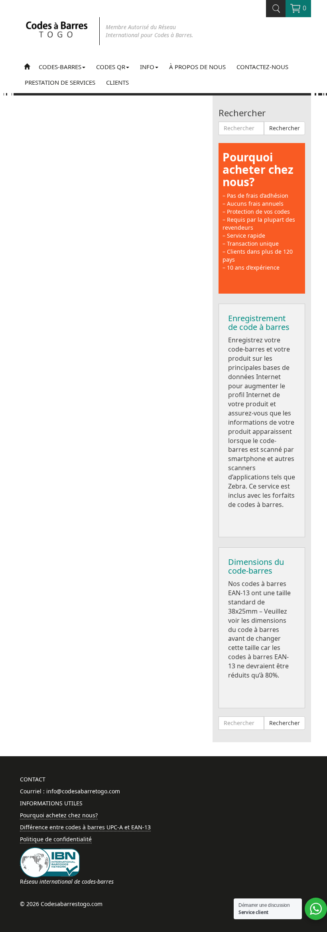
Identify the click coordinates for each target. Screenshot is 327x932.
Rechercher (284, 128)
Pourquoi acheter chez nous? (258, 169)
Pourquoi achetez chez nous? (59, 815)
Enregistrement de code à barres (259, 322)
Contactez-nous (262, 67)
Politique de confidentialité (56, 839)
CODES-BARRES (60, 67)
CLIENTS (117, 82)
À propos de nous (197, 67)
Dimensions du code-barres (256, 566)
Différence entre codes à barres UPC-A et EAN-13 (85, 827)
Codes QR (110, 67)
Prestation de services (60, 82)
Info (147, 67)
